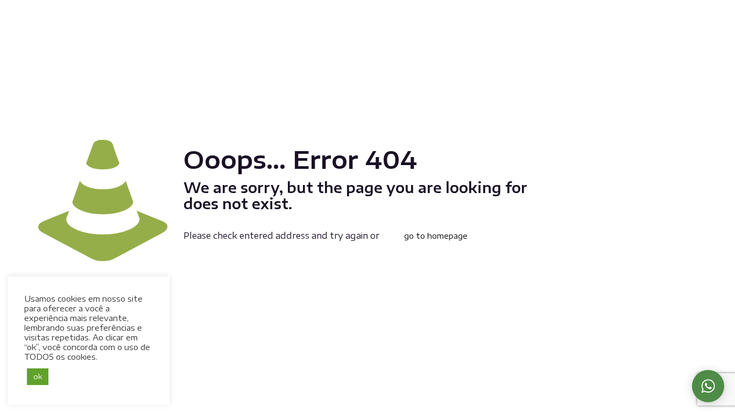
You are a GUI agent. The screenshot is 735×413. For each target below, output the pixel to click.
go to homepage (436, 235)
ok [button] (37, 376)
